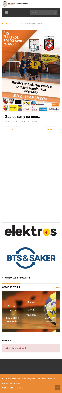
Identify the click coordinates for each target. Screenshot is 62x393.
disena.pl (18, 387)
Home (5, 23)
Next (50, 129)
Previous (14, 129)
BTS (10, 122)
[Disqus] (31, 173)
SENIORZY (15, 23)
